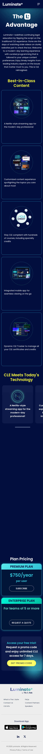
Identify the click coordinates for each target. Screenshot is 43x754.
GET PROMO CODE (21, 663)
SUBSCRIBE (21, 588)
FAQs (27, 699)
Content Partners (32, 703)
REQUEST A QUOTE (21, 622)
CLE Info (7, 706)
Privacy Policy (15, 750)
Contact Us (8, 703)
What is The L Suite (11, 699)
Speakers (29, 706)
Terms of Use (27, 750)
